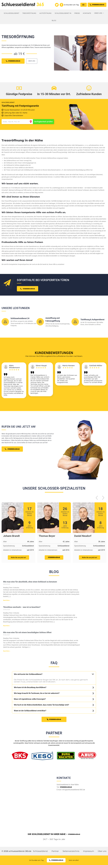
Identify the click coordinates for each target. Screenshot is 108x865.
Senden (54, 457)
